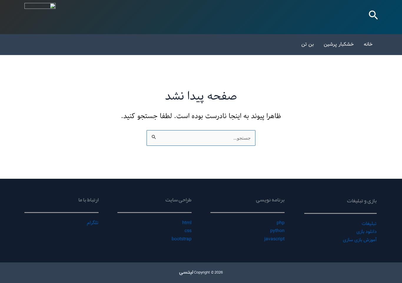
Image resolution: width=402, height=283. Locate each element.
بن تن (307, 44)
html (187, 222)
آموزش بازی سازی (360, 240)
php (281, 222)
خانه (368, 44)
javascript (274, 239)
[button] (373, 17)
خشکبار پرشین (339, 44)
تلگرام (93, 222)
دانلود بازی (366, 231)
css (188, 230)
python (277, 230)
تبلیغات (369, 223)
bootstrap (182, 239)
